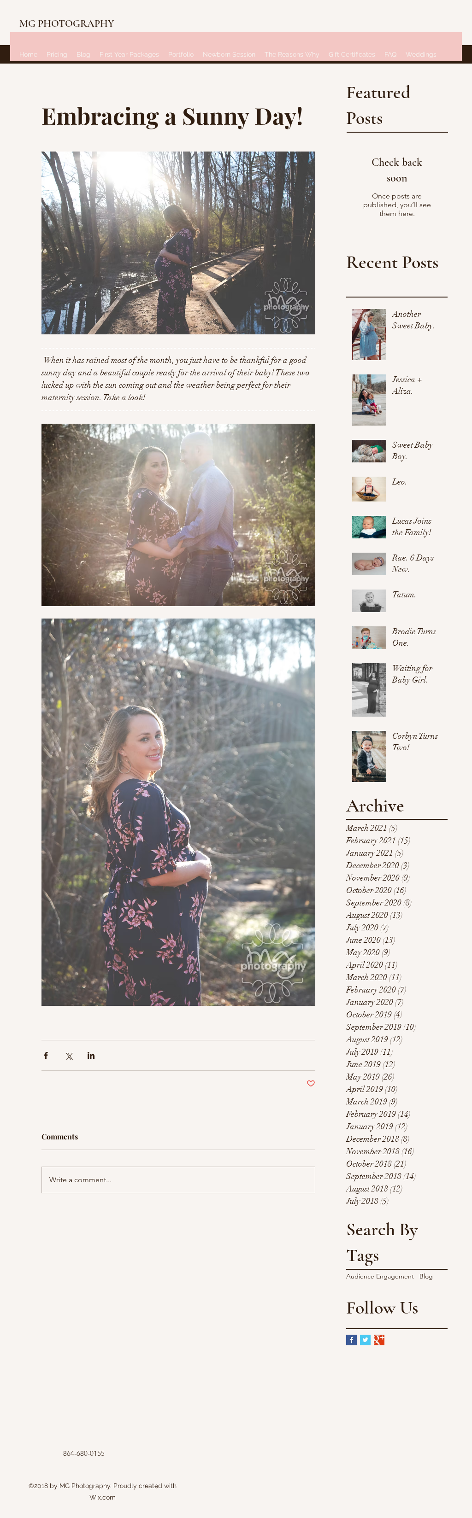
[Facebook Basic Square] (351, 1340)
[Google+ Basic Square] (379, 1340)
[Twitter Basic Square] (365, 1340)
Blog (426, 1276)
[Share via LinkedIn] (91, 1055)
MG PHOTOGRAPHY (66, 23)
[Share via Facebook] (45, 1055)
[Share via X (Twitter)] (68, 1055)
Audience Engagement (380, 1276)
